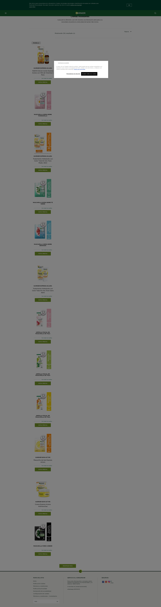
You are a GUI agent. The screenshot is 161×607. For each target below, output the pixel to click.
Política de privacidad (79, 69)
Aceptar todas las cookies (89, 73)
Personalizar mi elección (73, 73)
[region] (81, 69)
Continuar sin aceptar (63, 62)
